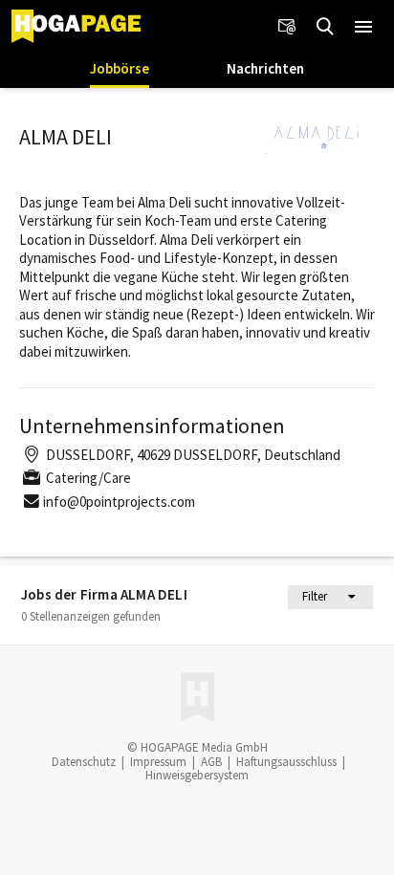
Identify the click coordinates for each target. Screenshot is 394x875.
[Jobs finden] (325, 27)
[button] (363, 27)
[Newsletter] (287, 27)
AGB (211, 762)
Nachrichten (265, 68)
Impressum (158, 762)
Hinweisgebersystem (197, 775)
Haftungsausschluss (286, 762)
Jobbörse (119, 68)
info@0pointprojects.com (119, 501)
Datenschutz (84, 762)
